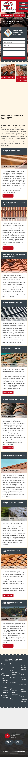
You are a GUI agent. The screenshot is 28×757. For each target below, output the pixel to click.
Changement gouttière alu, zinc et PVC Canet (5, 681)
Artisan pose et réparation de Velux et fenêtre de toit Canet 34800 (15, 692)
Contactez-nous (14, 753)
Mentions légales (20, 751)
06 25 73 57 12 (18, 742)
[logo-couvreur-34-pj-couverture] (8, 6)
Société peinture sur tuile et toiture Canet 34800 (24, 699)
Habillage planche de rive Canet (14, 684)
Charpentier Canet (5, 670)
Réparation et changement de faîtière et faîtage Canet (5, 690)
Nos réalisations (7, 15)
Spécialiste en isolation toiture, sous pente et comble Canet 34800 (23, 689)
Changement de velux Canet (6, 674)
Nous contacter (19, 15)
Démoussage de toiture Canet (14, 666)
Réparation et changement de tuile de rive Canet (6, 698)
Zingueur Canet (4, 665)
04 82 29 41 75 (8, 742)
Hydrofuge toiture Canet (14, 678)
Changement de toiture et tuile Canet (14, 672)
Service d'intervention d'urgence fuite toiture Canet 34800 (24, 678)
